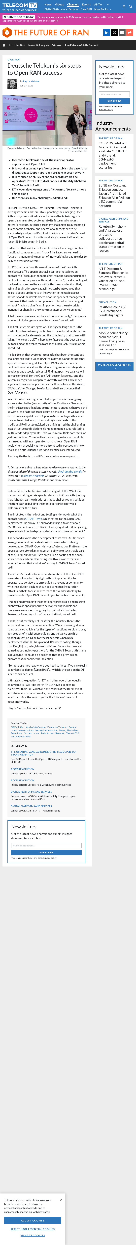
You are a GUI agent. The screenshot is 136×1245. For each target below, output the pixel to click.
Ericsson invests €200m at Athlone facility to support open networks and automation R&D (43, 798)
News (48, 4)
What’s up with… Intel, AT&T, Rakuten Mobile (35, 810)
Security (70, 16)
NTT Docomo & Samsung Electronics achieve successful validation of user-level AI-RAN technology (113, 279)
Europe (72, 727)
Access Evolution (22, 769)
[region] (32, 1219)
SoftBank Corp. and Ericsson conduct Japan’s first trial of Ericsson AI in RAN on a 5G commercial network (114, 195)
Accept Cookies (32, 1220)
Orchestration (31, 733)
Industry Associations (22, 730)
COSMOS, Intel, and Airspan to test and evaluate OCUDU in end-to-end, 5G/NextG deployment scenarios (113, 155)
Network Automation (112, 10)
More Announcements (114, 364)
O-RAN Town (33, 518)
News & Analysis (38, 45)
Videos (59, 4)
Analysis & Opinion (36, 727)
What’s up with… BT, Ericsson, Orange (31, 773)
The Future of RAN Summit (82, 45)
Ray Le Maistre (31, 81)
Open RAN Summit (33, 476)
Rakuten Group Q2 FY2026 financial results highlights (112, 311)
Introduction (17, 45)
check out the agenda (70, 471)
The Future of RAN (21, 736)
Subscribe (46, 852)
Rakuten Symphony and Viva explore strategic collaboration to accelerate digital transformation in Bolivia (112, 238)
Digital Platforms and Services (61, 9)
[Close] (61, 1199)
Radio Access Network (52, 733)
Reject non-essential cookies (33, 1229)
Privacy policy (50, 858)
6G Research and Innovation (20, 16)
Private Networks (51, 16)
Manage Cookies (33, 1235)
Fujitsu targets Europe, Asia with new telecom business (41, 784)
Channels (73, 4)
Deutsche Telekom (57, 727)
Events (86, 4)
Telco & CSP (72, 733)
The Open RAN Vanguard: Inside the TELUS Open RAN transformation (43, 753)
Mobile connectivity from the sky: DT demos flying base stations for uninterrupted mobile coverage (114, 343)
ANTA (98, 4)
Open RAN (86, 9)
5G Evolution (17, 727)
